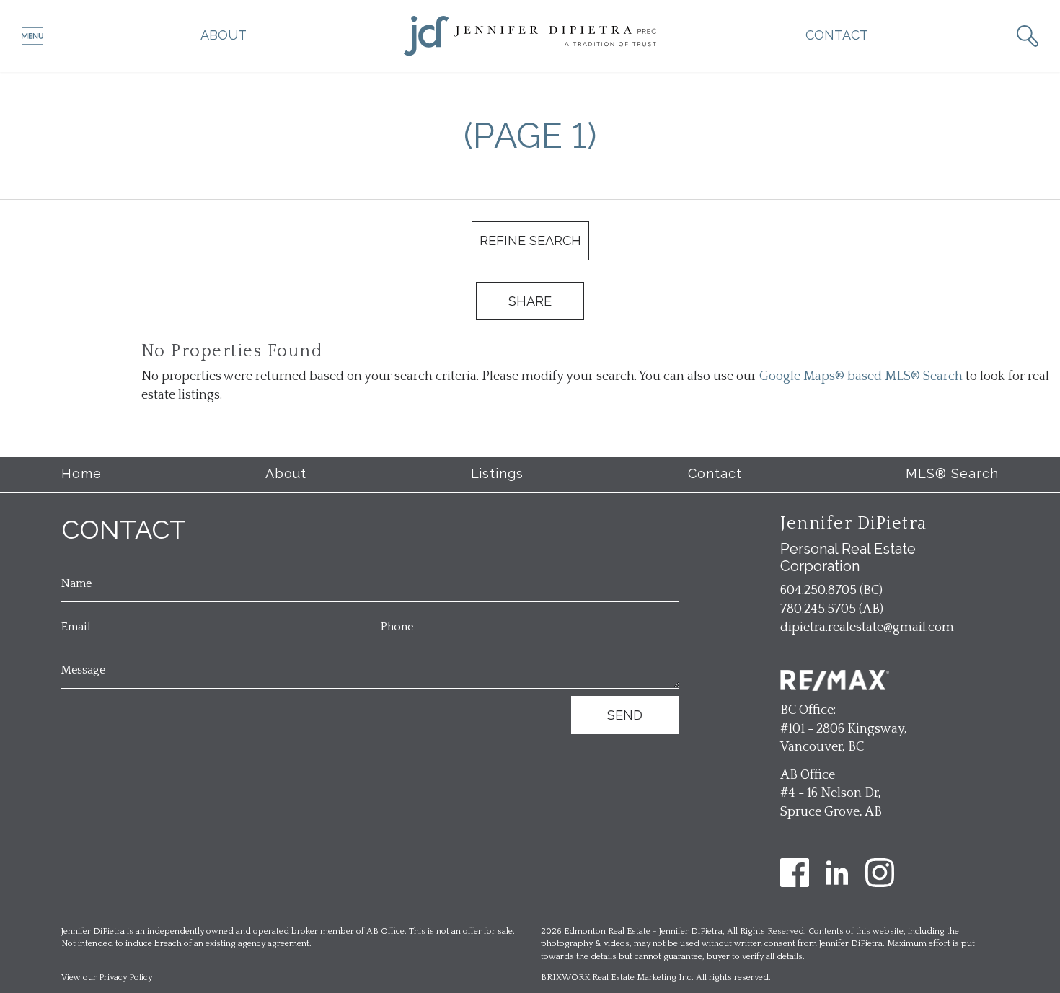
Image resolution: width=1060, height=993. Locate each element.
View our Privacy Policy (106, 977)
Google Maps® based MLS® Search (861, 376)
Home (81, 473)
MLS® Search (952, 473)
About (223, 35)
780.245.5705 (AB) (831, 609)
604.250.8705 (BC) (831, 590)
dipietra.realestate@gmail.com (867, 627)
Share (530, 301)
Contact (836, 35)
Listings (497, 473)
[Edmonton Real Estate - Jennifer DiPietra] (530, 35)
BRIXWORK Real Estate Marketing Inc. (617, 977)
